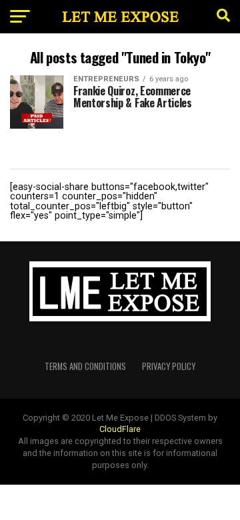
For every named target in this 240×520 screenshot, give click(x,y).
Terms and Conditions (85, 366)
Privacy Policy (168, 366)
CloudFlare (120, 429)
